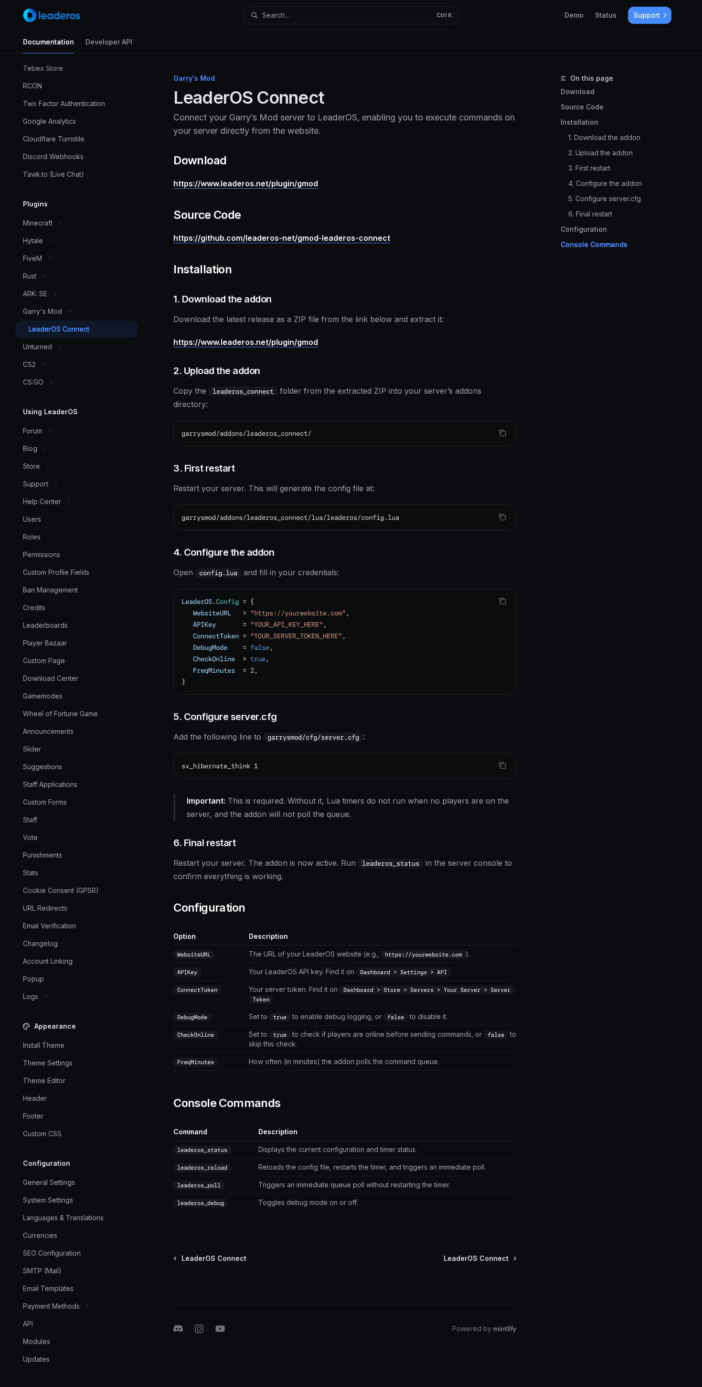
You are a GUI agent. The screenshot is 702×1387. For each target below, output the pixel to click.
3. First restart (589, 168)
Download (578, 91)
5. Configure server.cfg (604, 198)
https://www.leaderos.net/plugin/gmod (245, 183)
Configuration (584, 229)
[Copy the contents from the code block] (502, 433)
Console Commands (594, 244)
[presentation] (84, 720)
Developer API (108, 42)
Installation (579, 122)
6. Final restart (590, 214)
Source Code (582, 107)
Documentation (48, 42)
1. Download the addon (604, 137)
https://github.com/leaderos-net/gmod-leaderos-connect (281, 238)
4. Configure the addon (605, 183)
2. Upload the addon (600, 153)
